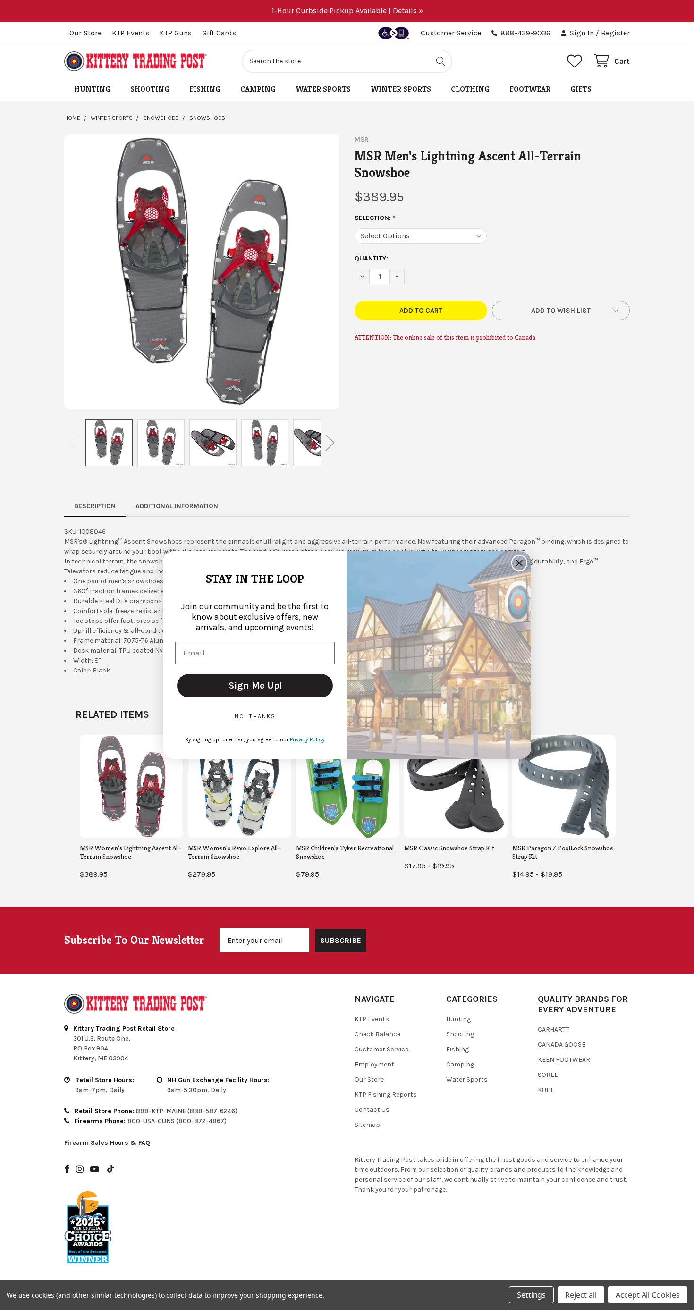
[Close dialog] (519, 563)
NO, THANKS (255, 716)
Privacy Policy (307, 739)
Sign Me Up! (255, 685)
